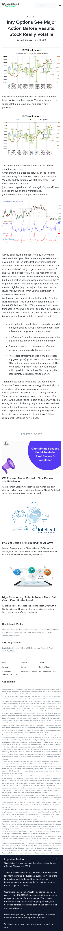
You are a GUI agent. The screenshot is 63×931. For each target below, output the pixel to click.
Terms (41, 662)
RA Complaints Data (47, 672)
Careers (24, 662)
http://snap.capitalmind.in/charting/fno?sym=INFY (29, 187)
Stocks (31, 17)
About (4, 662)
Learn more (31, 632)
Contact (24, 667)
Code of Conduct (46, 667)
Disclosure (6, 672)
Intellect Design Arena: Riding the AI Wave (27, 543)
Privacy (5, 667)
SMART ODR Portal (10, 674)
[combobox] (46, 5)
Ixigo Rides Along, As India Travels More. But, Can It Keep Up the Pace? (29, 599)
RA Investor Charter (29, 672)
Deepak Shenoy (24, 40)
